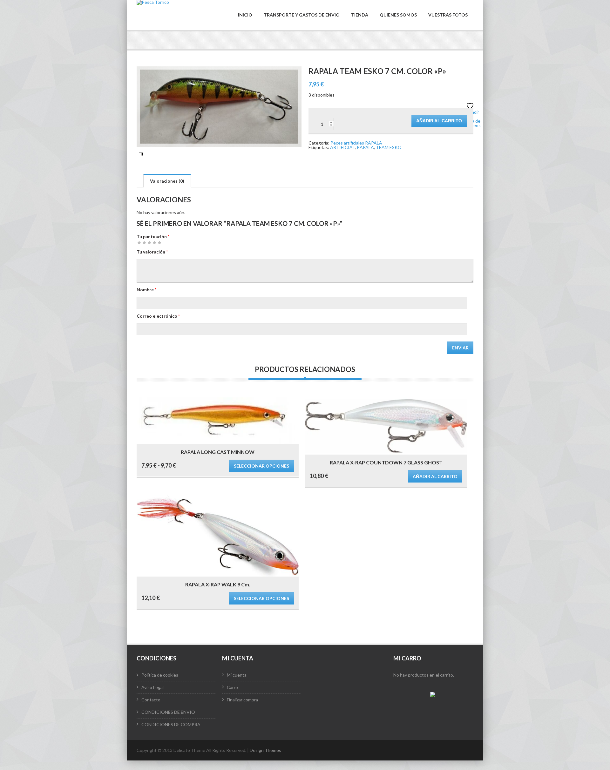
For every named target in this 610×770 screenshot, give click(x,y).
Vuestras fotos (448, 15)
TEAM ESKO (389, 147)
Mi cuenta (237, 675)
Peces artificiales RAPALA (356, 142)
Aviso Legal (152, 687)
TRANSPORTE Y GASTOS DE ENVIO (302, 15)
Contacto (150, 699)
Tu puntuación (153, 236)
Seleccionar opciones (261, 466)
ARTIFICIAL (342, 147)
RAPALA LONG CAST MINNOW (217, 452)
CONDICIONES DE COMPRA (170, 724)
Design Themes (265, 750)
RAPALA (365, 147)
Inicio (245, 15)
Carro (232, 687)
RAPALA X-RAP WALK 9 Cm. (217, 584)
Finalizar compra (242, 699)
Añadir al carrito (439, 120)
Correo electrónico (158, 316)
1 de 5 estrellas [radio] (139, 242)
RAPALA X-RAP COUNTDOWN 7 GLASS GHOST (386, 462)
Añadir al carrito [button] (435, 476)
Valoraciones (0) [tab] (167, 181)
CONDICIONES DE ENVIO (168, 712)
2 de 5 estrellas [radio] (142, 242)
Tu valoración (152, 251)
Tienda (359, 15)
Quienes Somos (398, 15)
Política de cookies (159, 675)
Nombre (146, 289)
